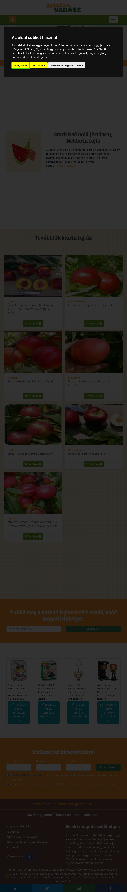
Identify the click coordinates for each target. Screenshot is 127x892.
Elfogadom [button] (20, 65)
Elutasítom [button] (39, 65)
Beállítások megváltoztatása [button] (67, 65)
